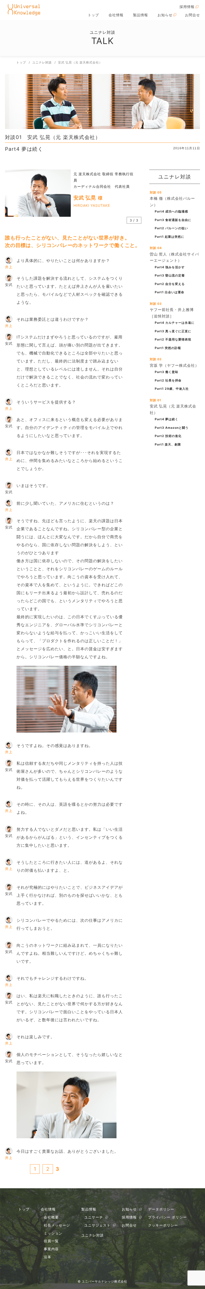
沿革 (47, 1257)
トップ (93, 15)
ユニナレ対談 (92, 1235)
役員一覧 (51, 1241)
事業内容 (51, 1249)
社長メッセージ (57, 1225)
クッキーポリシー (163, 1225)
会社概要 (51, 1217)
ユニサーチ (93, 1217)
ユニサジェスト (97, 1225)
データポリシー (161, 1209)
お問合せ (192, 15)
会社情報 (116, 15)
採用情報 (187, 6)
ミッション (53, 1233)
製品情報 (140, 15)
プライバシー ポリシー (167, 1217)
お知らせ (165, 15)
